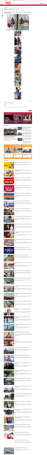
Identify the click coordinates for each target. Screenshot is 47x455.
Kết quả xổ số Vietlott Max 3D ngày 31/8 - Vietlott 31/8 (22, 162)
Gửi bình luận (30, 110)
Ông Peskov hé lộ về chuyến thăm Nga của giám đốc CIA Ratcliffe (22, 309)
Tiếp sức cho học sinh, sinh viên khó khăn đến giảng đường (23, 270)
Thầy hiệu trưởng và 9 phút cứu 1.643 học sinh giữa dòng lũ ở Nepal (8, 154)
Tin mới (2, 17)
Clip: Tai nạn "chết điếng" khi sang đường (8, 121)
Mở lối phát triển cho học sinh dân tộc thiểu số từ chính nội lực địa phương (23, 232)
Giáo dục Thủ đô (42, 3)
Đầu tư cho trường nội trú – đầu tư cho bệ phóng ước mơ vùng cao (23, 224)
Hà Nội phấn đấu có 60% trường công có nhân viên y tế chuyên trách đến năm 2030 (23, 170)
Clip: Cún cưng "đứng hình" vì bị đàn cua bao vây (18, 121)
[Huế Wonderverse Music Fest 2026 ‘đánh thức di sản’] (9, 250)
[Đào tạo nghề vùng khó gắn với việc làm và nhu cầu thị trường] (9, 219)
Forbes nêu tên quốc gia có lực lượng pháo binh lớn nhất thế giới (27, 133)
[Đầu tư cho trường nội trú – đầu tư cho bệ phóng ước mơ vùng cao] (9, 227)
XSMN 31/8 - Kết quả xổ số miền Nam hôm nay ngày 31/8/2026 (23, 193)
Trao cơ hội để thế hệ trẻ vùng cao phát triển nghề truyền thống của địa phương (23, 417)
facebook (2, 11)
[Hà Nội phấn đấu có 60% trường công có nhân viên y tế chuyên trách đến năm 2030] (9, 173)
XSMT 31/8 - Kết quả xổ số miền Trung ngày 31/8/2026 (22, 185)
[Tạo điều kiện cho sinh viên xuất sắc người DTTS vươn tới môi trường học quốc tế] (18, 150)
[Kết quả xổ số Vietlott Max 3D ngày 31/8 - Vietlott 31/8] (9, 165)
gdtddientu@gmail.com (21, 0)
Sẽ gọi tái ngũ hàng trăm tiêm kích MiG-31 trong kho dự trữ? (27, 128)
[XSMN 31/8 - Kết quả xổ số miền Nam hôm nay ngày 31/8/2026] (9, 196)
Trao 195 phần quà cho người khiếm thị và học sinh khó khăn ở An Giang (23, 286)
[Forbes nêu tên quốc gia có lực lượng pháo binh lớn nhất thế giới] (20, 133)
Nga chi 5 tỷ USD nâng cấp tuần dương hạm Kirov (21, 347)
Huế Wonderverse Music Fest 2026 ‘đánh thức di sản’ (22, 247)
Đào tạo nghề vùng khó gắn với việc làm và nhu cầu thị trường (23, 216)
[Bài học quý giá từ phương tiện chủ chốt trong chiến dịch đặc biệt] (20, 139)
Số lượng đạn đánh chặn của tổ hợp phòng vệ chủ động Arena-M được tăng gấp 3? (23, 409)
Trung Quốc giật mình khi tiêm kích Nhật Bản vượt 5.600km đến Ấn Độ (23, 294)
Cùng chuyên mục (7, 113)
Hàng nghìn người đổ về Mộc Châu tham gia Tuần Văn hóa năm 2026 (23, 240)
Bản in (2, 13)
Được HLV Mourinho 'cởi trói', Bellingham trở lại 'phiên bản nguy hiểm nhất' (23, 317)
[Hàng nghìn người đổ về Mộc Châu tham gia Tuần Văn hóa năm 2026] (9, 242)
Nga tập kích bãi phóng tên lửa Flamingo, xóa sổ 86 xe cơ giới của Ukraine (23, 371)
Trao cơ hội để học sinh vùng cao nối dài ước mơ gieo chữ (23, 208)
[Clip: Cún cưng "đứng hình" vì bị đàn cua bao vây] (18, 118)
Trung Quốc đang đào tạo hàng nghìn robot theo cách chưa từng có (23, 325)
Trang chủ (4, 5)
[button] (29, 113)
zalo (2, 9)
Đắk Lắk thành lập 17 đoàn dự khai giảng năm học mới (22, 432)
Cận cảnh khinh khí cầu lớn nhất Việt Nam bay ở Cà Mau (22, 424)
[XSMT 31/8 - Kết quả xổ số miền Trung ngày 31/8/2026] (9, 188)
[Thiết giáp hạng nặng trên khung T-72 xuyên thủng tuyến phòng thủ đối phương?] (10, 131)
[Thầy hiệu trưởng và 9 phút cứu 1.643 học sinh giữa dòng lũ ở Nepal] (8, 150)
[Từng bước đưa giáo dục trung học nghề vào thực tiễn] (9, 204)
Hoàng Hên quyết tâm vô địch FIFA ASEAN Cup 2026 (22, 355)
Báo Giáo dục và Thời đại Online (8, 3)
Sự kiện (6, 7)
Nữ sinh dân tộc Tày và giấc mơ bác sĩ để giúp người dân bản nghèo (23, 402)
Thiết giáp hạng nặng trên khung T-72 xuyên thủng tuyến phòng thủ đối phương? (10, 137)
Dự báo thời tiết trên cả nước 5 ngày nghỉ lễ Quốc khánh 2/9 (23, 393)
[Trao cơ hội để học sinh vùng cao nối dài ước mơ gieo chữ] (9, 211)
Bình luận (2, 15)
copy (13, 102)
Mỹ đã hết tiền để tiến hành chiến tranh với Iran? (21, 447)
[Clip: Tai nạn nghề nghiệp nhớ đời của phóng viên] (27, 118)
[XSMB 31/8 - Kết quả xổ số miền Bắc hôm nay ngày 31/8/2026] (9, 180)
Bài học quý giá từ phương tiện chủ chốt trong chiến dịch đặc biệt (27, 139)
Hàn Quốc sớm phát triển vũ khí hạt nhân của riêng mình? (22, 378)
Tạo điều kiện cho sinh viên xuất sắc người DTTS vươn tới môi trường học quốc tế (18, 154)
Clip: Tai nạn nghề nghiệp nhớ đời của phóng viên (27, 121)
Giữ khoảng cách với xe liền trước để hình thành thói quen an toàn (23, 301)
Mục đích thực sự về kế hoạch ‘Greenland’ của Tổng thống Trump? (27, 154)
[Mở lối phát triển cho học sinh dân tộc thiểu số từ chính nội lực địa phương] (9, 234)
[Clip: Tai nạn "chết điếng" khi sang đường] (9, 118)
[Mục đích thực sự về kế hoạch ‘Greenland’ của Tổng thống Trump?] (27, 150)
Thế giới (23, 134)
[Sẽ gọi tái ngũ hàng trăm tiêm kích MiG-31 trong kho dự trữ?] (20, 128)
